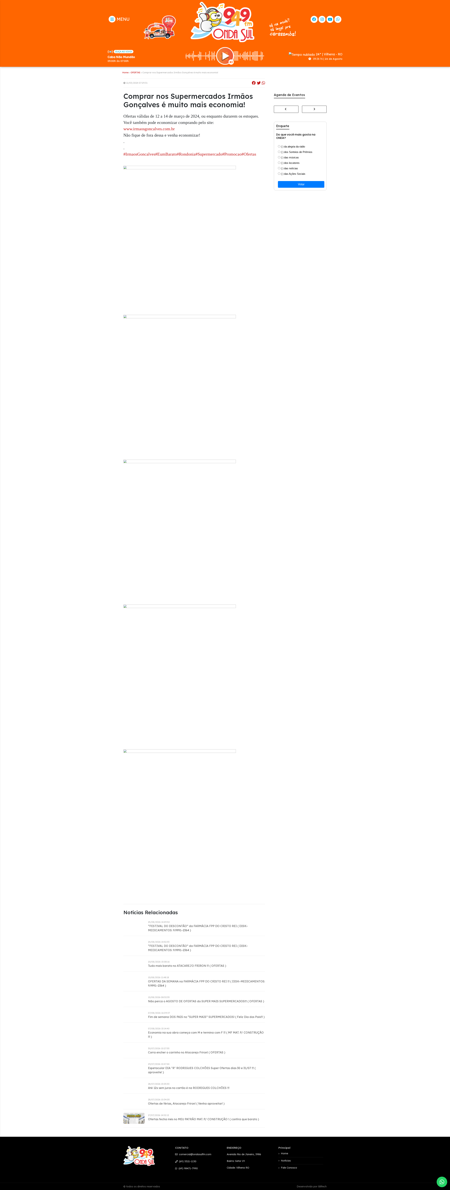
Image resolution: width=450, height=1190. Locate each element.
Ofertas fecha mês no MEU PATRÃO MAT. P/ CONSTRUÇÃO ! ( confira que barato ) (203, 1119)
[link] (149, 129)
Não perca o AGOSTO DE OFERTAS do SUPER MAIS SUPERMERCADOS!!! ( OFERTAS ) (206, 1001)
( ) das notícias (289, 168)
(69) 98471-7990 (188, 1168)
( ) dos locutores (290, 162)
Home (125, 72)
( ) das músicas (289, 157)
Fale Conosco (289, 1167)
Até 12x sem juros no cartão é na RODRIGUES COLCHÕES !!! (188, 1088)
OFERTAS (135, 72)
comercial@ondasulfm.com (194, 1154)
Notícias (286, 1160)
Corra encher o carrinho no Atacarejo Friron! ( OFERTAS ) (186, 1052)
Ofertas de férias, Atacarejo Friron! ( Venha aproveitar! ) (186, 1103)
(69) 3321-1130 (187, 1161)
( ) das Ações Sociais (292, 173)
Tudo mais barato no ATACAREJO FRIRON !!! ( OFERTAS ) (187, 965)
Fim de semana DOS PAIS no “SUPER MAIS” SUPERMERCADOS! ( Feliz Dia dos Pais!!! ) (206, 1017)
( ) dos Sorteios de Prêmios (296, 151)
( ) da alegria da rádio (292, 146)
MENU (122, 19)
